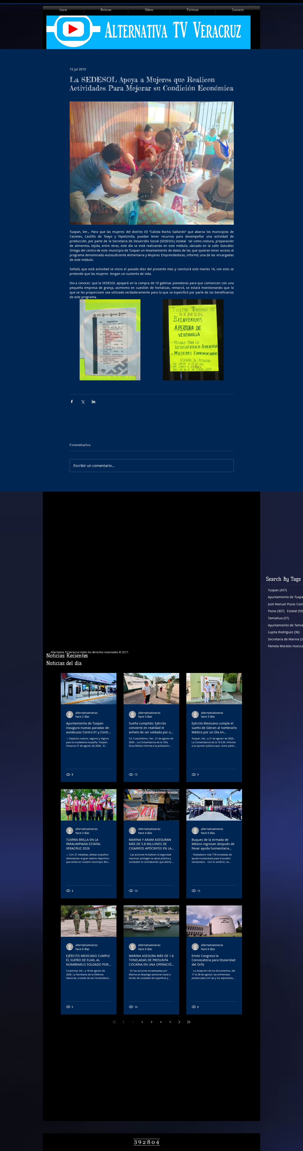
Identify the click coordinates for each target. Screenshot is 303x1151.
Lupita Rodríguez (283, 632)
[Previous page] (124, 1022)
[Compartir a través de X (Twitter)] (83, 401)
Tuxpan (277, 590)
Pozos (276, 611)
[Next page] (179, 1022)
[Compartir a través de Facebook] (72, 401)
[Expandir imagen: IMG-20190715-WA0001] (110, 339)
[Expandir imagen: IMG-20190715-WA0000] (193, 339)
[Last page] (189, 1022)
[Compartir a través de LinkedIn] (93, 401)
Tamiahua (278, 618)
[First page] (114, 1022)
